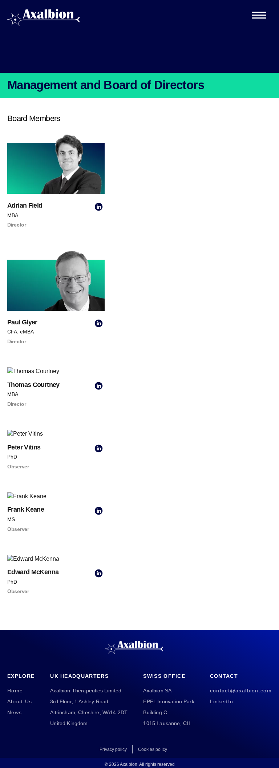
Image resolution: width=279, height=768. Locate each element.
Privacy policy (113, 749)
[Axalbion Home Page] (43, 15)
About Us (19, 701)
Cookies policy (152, 749)
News (14, 712)
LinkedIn (221, 701)
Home (15, 690)
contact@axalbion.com (241, 690)
